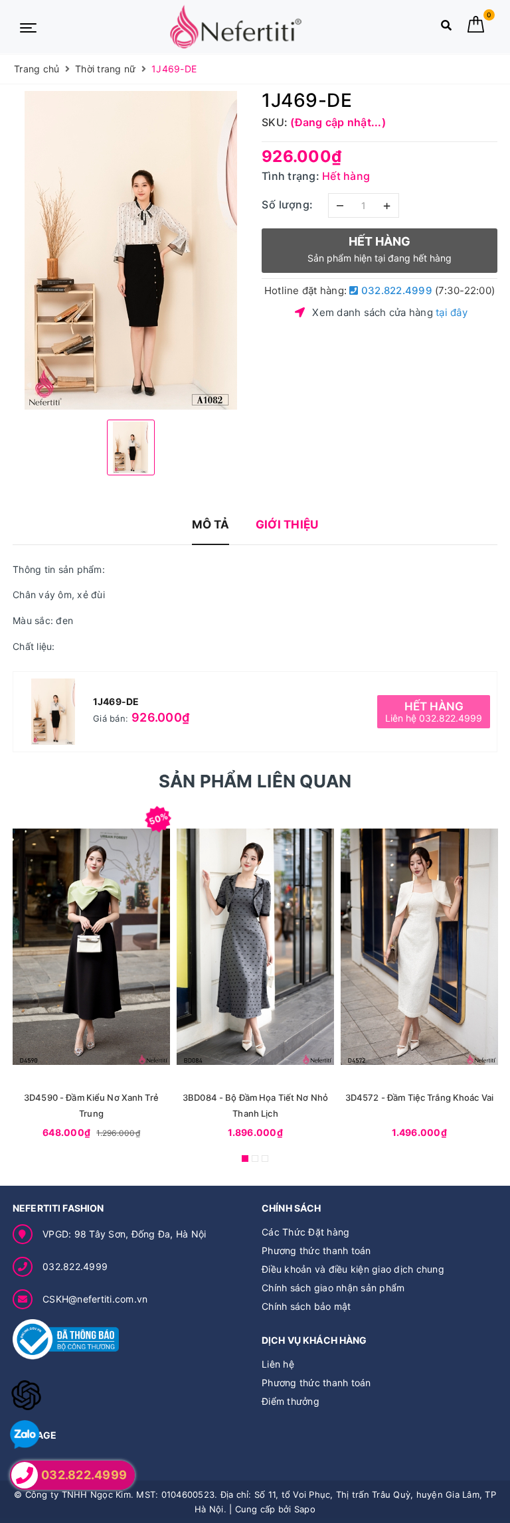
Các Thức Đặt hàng (305, 1232)
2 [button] (255, 1158)
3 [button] (265, 1158)
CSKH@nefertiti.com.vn (94, 1299)
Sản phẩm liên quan (255, 781)
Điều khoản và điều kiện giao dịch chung (353, 1269)
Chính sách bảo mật (306, 1306)
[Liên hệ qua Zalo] (25, 1435)
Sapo (304, 1509)
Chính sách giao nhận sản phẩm (333, 1287)
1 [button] (245, 1158)
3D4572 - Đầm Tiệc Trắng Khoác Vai (419, 1097)
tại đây (452, 312)
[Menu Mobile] (28, 26)
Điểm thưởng (290, 1401)
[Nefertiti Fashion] (236, 27)
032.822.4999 (395, 290)
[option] (130, 250)
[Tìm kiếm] (446, 28)
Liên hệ (278, 1364)
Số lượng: (287, 204)
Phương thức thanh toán (316, 1250)
